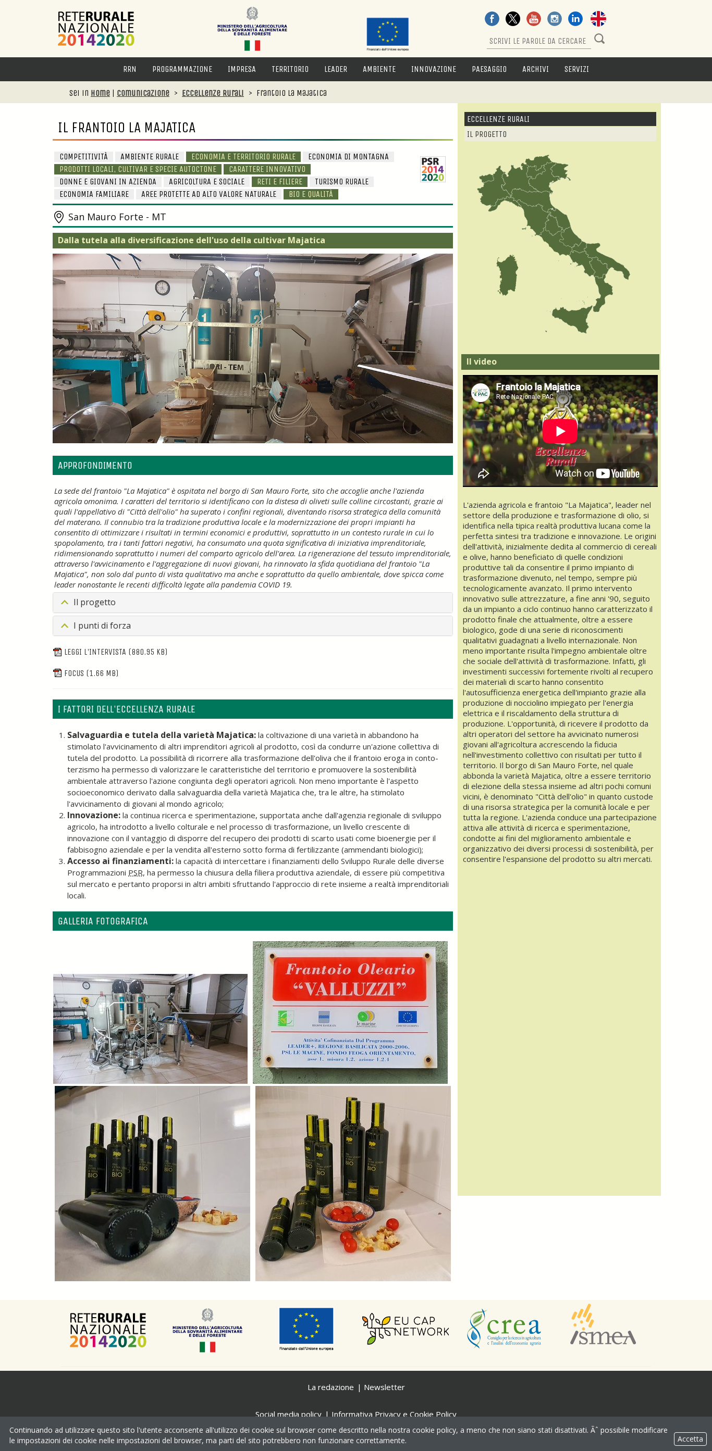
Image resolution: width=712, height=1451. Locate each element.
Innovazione (433, 69)
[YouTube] (533, 19)
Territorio (290, 69)
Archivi (535, 69)
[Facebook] (492, 19)
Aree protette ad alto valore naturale (208, 194)
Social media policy (288, 1414)
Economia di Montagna (348, 156)
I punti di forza (102, 625)
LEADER (335, 69)
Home (100, 93)
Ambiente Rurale (149, 156)
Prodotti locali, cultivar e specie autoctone (137, 169)
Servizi (576, 69)
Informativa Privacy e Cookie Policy (394, 1414)
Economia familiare (94, 194)
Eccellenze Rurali (213, 93)
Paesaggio (489, 69)
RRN (130, 69)
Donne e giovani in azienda (107, 181)
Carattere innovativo (267, 169)
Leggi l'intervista (115, 652)
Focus (91, 673)
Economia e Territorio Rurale (243, 156)
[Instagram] (554, 19)
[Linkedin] (575, 19)
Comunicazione (143, 93)
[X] (513, 19)
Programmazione (182, 69)
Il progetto (94, 602)
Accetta (690, 1439)
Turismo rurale (342, 181)
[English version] (598, 19)
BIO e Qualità (311, 194)
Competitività (83, 156)
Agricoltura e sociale (206, 181)
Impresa (242, 69)
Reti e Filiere (279, 181)
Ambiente (379, 69)
